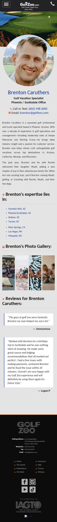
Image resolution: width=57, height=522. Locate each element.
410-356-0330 (29, 447)
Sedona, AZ (13, 217)
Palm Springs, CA (16, 227)
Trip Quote (21, 465)
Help (39, 465)
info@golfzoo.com (30, 452)
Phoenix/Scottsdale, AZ (19, 213)
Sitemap (41, 472)
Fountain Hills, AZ (17, 209)
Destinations (21, 468)
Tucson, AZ (13, 221)
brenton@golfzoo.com (34, 113)
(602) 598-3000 (38, 108)
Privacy (41, 468)
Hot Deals (20, 472)
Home (19, 461)
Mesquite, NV (15, 236)
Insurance (42, 461)
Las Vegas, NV (15, 231)
